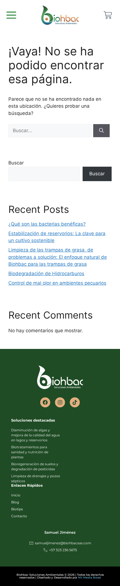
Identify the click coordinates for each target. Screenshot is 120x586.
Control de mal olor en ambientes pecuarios (57, 283)
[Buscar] (101, 130)
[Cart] (108, 15)
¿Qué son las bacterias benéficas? (47, 224)
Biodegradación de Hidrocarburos (46, 273)
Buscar (16, 163)
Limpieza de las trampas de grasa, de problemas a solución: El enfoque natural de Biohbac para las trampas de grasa (57, 257)
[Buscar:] (50, 130)
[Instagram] (60, 402)
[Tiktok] (75, 402)
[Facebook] (45, 402)
